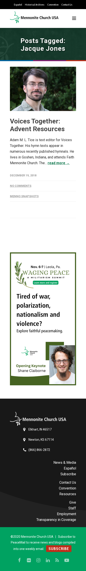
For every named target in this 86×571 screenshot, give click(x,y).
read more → (59, 163)
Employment (66, 514)
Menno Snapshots (24, 196)
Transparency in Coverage (56, 520)
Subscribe (68, 474)
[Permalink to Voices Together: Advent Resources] (43, 89)
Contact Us (66, 4)
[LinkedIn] (47, 560)
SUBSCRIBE (59, 548)
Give (72, 502)
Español (18, 4)
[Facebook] (19, 560)
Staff (72, 508)
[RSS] (57, 560)
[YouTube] (66, 560)
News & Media (64, 462)
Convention (52, 4)
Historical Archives (34, 4)
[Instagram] (38, 560)
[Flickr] (28, 560)
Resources (67, 494)
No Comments (20, 185)
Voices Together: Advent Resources (37, 125)
